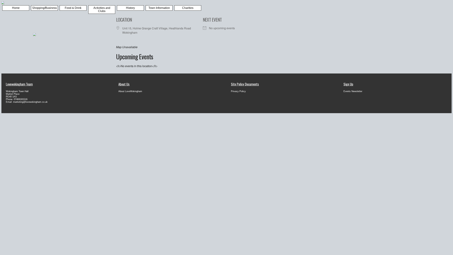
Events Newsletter (352, 91)
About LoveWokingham (130, 91)
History (130, 7)
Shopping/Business (44, 7)
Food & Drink (73, 7)
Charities (187, 7)
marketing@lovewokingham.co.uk (30, 102)
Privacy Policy (238, 91)
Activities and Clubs (101, 9)
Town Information (159, 7)
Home (16, 7)
